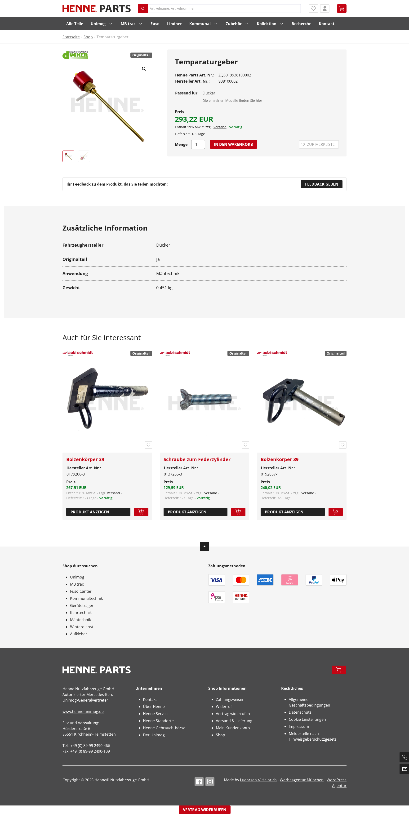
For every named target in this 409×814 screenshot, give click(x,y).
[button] (144, 69)
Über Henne (154, 706)
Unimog (98, 23)
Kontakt (326, 23)
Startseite (71, 37)
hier (259, 100)
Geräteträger (81, 605)
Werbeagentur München (302, 780)
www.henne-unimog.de (83, 711)
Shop (88, 37)
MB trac (128, 23)
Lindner (174, 23)
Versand (220, 127)
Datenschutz (300, 712)
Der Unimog (154, 735)
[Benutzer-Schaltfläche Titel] (324, 8)
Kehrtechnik (81, 612)
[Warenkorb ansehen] (342, 8)
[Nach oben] (204, 546)
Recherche (301, 23)
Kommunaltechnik (86, 598)
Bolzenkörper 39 (85, 459)
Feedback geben (321, 184)
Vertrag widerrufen (233, 713)
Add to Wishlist (148, 445)
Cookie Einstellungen (307, 719)
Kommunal (200, 23)
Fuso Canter (81, 591)
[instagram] (209, 781)
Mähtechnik (80, 619)
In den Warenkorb (233, 144)
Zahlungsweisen (230, 699)
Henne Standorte (158, 720)
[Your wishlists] (313, 8)
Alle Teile (74, 23)
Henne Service (156, 713)
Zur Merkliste (321, 144)
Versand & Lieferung (234, 720)
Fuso (155, 23)
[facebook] (199, 781)
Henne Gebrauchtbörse (164, 727)
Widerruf (224, 706)
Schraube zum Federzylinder (197, 459)
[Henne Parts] (96, 8)
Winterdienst (81, 626)
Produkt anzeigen (90, 512)
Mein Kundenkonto (233, 727)
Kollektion (266, 23)
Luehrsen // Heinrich (258, 780)
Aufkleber (78, 633)
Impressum (299, 726)
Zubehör (234, 23)
